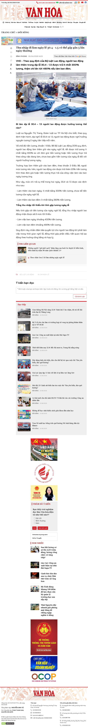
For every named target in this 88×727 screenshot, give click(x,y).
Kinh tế (65, 22)
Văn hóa (13, 22)
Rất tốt (39, 518)
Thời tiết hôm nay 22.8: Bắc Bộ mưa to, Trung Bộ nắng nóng (55, 347)
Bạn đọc (33, 27)
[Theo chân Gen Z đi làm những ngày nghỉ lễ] (22, 259)
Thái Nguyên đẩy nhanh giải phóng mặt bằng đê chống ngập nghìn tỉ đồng (49, 610)
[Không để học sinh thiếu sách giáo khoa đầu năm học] (24, 414)
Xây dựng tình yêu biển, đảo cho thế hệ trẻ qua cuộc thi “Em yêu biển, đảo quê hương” (57, 361)
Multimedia (56, 27)
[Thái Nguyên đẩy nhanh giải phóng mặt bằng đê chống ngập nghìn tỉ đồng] (35, 607)
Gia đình (41, 22)
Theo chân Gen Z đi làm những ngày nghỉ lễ (47, 257)
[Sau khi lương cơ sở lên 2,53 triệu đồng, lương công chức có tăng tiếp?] (35, 549)
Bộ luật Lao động (27, 275)
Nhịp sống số (40, 27)
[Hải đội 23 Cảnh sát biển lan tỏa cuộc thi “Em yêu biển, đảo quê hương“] (24, 389)
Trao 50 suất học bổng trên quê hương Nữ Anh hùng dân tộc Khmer (56, 424)
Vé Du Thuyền (37, 538)
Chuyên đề (82, 22)
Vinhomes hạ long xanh (40, 534)
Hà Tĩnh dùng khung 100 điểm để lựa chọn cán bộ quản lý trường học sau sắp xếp (48, 593)
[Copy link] (11, 60)
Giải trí (54, 22)
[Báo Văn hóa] (44, 12)
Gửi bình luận (80, 296)
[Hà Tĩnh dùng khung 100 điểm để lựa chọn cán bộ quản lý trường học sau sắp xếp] (35, 588)
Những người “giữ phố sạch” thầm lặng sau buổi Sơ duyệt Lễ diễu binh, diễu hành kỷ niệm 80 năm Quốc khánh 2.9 (56, 249)
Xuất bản (24, 22)
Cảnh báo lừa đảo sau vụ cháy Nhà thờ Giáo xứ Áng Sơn (49, 577)
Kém (37, 523)
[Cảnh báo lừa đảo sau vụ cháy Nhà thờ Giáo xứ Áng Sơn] (35, 575)
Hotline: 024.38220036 (47, 3)
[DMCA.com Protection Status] (7, 723)
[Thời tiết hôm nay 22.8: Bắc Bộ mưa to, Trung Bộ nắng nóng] (24, 351)
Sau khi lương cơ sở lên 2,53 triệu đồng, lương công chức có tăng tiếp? (49, 552)
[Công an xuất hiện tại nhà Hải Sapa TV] (24, 338)
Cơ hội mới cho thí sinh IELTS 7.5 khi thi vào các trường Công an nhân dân (58, 399)
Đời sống (59, 22)
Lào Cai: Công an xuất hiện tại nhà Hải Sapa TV (50, 335)
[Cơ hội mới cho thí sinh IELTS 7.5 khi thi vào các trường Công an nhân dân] (24, 401)
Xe (45, 27)
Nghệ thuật (48, 22)
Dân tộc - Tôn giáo (73, 22)
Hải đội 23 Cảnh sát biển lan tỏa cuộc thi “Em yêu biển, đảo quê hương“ (57, 386)
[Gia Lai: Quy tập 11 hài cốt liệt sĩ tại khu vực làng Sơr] (24, 376)
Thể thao (30, 22)
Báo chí (19, 22)
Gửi (34, 528)
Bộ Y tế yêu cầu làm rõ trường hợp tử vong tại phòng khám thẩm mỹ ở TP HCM (57, 323)
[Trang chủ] (3, 22)
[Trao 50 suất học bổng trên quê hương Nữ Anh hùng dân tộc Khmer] (24, 427)
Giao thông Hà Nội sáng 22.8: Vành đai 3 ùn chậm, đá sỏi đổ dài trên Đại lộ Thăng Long (57, 310)
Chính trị (7, 22)
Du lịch (36, 22)
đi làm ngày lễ (43, 275)
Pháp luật (27, 27)
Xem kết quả (43, 528)
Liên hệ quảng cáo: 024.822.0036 (42, 718)
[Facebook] (11, 48)
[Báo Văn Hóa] (44, 693)
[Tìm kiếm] (60, 27)
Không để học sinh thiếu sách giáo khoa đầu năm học (53, 410)
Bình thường (40, 521)
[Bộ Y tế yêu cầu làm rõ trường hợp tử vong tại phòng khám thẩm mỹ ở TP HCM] (24, 326)
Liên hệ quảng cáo (65, 3)
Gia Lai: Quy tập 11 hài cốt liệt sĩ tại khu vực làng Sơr (53, 372)
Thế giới (49, 27)
